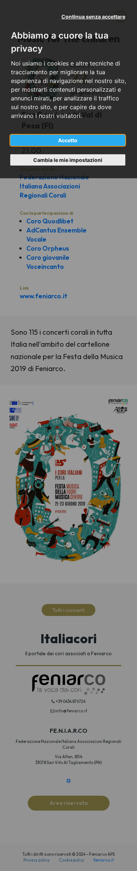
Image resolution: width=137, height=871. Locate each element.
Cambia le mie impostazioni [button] (67, 160)
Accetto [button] (67, 140)
